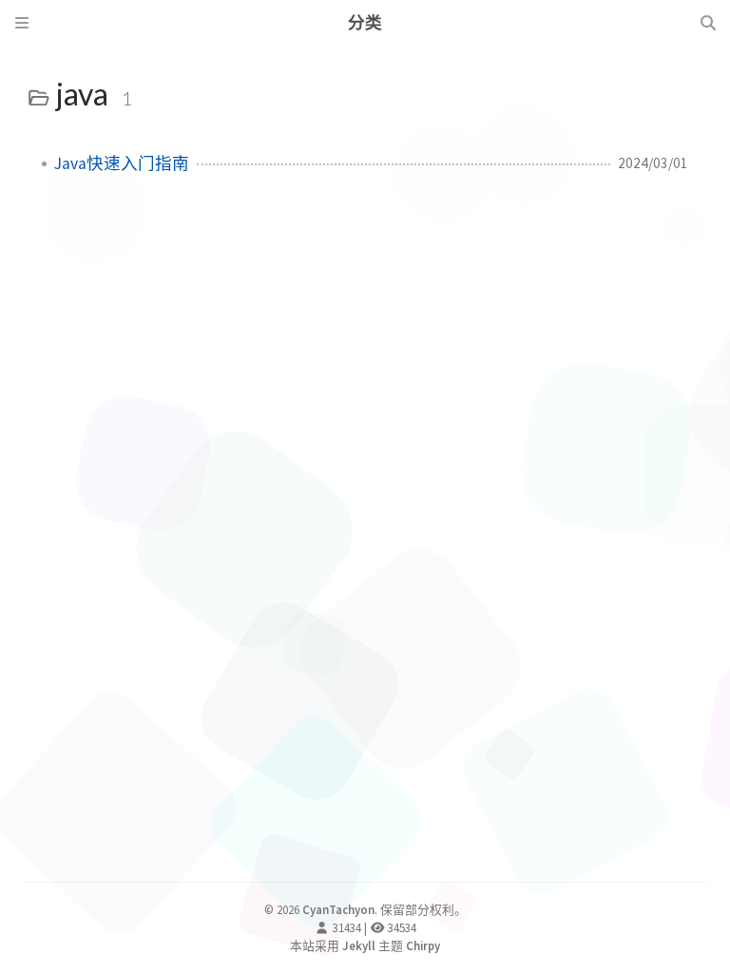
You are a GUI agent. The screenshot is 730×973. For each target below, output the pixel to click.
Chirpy (423, 945)
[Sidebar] (22, 23)
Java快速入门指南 (121, 163)
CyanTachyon (338, 909)
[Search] (708, 23)
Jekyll (358, 945)
